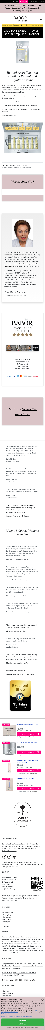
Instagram (29, 264)
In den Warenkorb (28, 734)
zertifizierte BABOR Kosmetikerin (15, 255)
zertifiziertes (34, 941)
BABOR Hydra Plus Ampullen (25, 778)
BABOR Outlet (18, 975)
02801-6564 (35, 1)
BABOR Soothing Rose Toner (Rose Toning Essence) (27, 761)
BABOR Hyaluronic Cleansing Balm (27, 724)
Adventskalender (28, 966)
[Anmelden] (14, 1)
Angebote (6, 926)
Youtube (22, 264)
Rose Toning (17, 966)
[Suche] (17, 1)
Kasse (42, 1)
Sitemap (6, 991)
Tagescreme (7, 917)
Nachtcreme (7, 919)
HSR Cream (17, 968)
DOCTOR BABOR (27, 165)
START (6, 165)
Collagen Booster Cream (10, 963)
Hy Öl (34, 963)
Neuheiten (6, 924)
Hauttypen (6, 921)
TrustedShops (9, 266)
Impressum (7, 995)
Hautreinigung (8, 912)
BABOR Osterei (7, 973)
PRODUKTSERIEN (15, 165)
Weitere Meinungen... (9, 851)
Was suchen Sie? (22, 181)
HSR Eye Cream (25, 963)
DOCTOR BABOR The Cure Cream (27, 742)
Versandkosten (33, 737)
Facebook (15, 264)
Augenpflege (7, 915)
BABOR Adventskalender (21, 973)
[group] (9, 730)
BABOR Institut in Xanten (10, 944)
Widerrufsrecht (8, 993)
